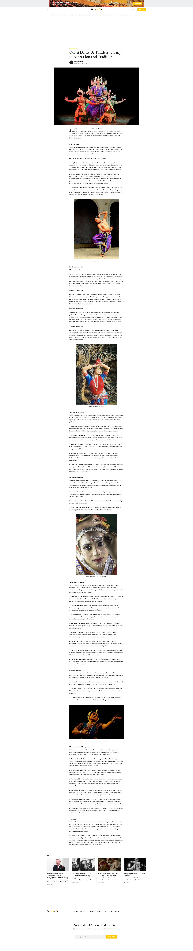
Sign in (134, 9)
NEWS (58, 15)
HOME (53, 15)
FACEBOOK (99, 911)
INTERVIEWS (73, 15)
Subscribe (142, 10)
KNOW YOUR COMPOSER (124, 15)
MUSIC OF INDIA (96, 15)
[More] (141, 15)
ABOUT (76, 911)
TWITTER (116, 911)
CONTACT (91, 911)
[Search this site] (47, 10)
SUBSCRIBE (83, 911)
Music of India (73, 48)
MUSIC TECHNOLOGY (109, 15)
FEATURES (65, 15)
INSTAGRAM (108, 911)
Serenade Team (78, 61)
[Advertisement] (96, 30)
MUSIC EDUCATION (84, 15)
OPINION (136, 15)
